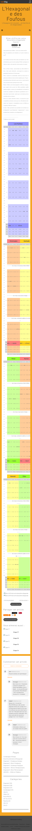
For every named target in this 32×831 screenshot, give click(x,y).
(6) (6, 801)
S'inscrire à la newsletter (10, 619)
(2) (5, 805)
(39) (7, 783)
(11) (7, 798)
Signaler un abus (5, 826)
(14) (5, 792)
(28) (7, 785)
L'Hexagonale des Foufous (16, 13)
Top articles (22, 824)
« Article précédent (8, 600)
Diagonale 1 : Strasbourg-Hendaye (12, 761)
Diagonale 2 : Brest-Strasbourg (12, 763)
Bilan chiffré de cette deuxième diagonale (16, 39)
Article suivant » (24, 600)
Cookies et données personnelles (22, 826)
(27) (7, 787)
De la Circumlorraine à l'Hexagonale (12, 759)
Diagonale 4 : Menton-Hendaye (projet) (13, 767)
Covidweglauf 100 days (9, 756)
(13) (6, 794)
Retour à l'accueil (16, 604)
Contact (28, 824)
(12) (7, 796)
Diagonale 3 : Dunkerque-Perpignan (13, 765)
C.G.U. (11, 826)
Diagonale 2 (16, 42)
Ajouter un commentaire (16, 666)
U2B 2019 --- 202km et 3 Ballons (12, 772)
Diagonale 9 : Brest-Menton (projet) (13, 770)
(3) (5, 803)
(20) (8, 790)
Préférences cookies (15, 828)
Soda (5, 119)
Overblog (19, 819)
